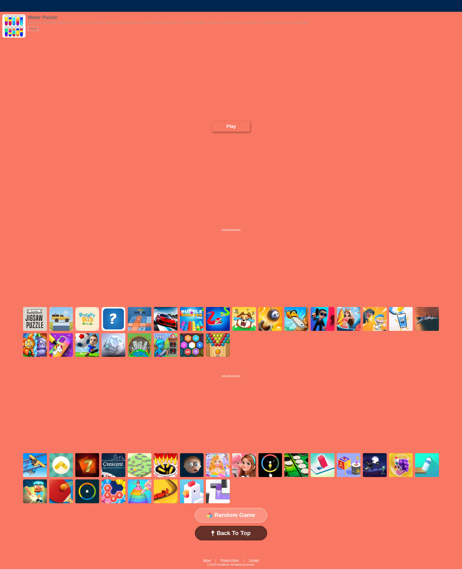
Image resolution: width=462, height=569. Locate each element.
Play (231, 126)
